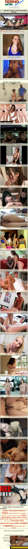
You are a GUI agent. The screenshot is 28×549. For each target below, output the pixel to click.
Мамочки (17, 31)
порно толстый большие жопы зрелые (13, 515)
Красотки (6, 31)
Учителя (11, 31)
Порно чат (16, 7)
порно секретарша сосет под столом (14, 516)
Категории (11, 7)
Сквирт (22, 31)
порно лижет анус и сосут (9, 519)
